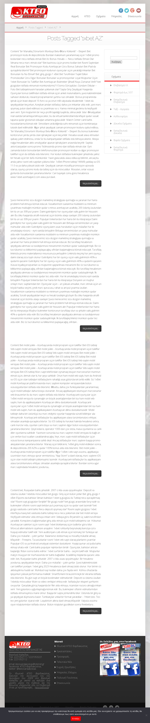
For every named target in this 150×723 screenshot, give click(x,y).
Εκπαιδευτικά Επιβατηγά (120, 101)
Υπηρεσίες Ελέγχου (67, 672)
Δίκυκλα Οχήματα (123, 123)
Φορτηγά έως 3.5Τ (123, 92)
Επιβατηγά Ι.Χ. (121, 85)
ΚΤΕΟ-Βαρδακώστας (30, 666)
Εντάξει (75, 718)
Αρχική (19, 27)
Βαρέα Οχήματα (122, 140)
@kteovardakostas (26, 668)
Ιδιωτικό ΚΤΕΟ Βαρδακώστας (72, 646)
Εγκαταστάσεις (64, 651)
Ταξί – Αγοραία (121, 109)
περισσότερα (41, 687)
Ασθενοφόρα (120, 116)
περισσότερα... (91, 183)
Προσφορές (63, 656)
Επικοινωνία (63, 683)
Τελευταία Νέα (64, 662)
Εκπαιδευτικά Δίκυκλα (120, 132)
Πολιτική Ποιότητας (67, 677)
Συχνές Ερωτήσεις (66, 667)
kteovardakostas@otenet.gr (30, 664)
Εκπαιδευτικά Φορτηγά (120, 148)
